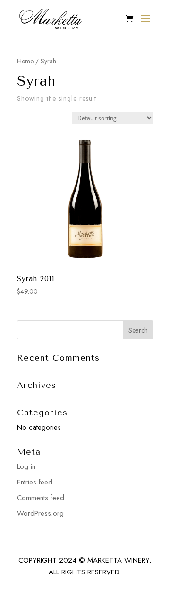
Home (25, 61)
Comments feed (40, 497)
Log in (26, 466)
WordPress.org (40, 513)
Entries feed (34, 482)
